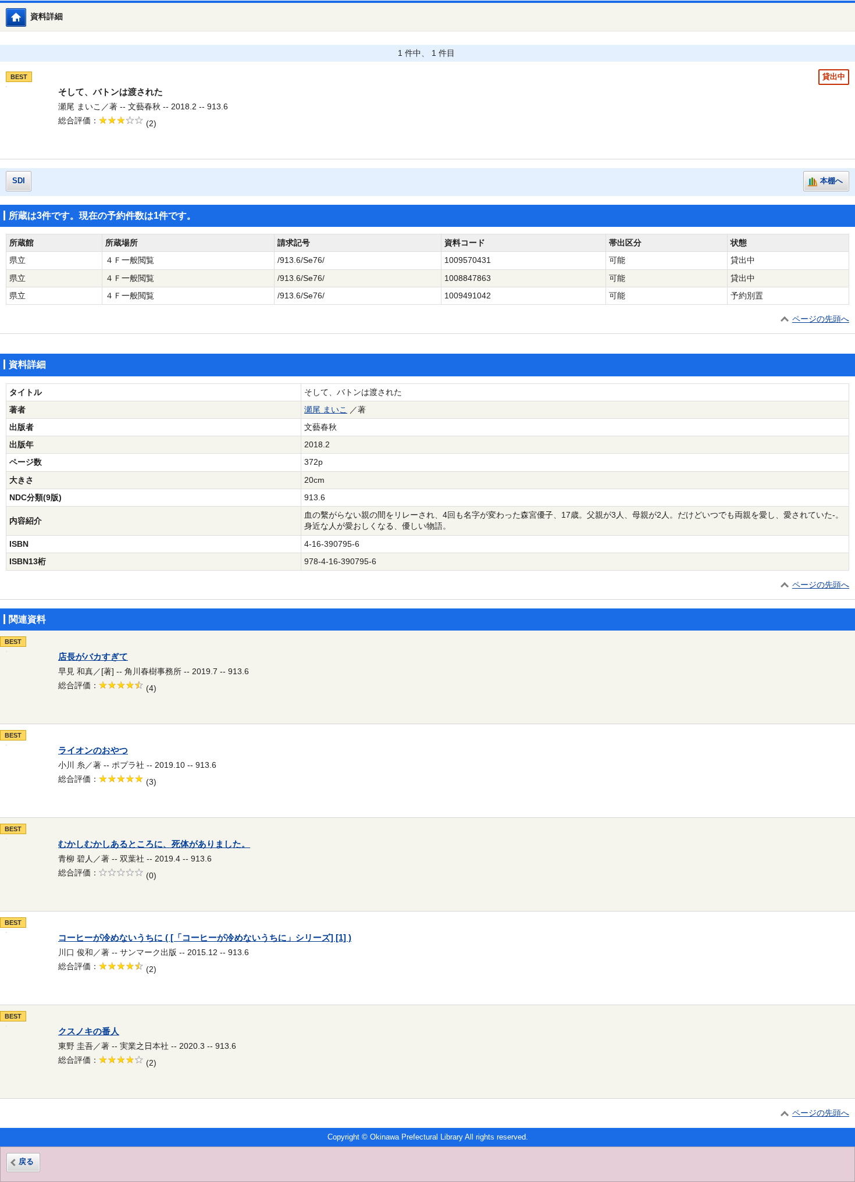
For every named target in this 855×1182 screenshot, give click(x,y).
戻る (26, 1162)
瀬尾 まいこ (325, 409)
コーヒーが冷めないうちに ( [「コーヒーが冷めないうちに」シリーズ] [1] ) (204, 937)
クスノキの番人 (88, 1031)
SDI (18, 181)
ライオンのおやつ (93, 750)
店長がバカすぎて (93, 656)
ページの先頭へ (820, 319)
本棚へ (831, 181)
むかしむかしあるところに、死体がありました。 (154, 844)
